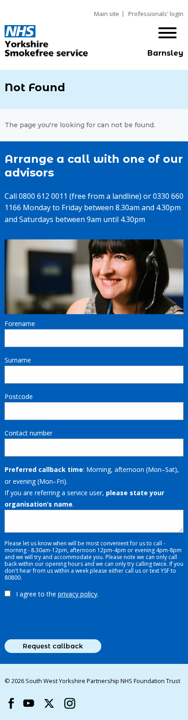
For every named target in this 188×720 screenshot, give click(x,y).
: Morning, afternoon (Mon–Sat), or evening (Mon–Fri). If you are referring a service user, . (92, 486)
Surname (18, 360)
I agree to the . (57, 594)
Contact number (28, 433)
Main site (106, 14)
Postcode (19, 396)
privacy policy (77, 594)
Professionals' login (155, 14)
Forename (20, 323)
